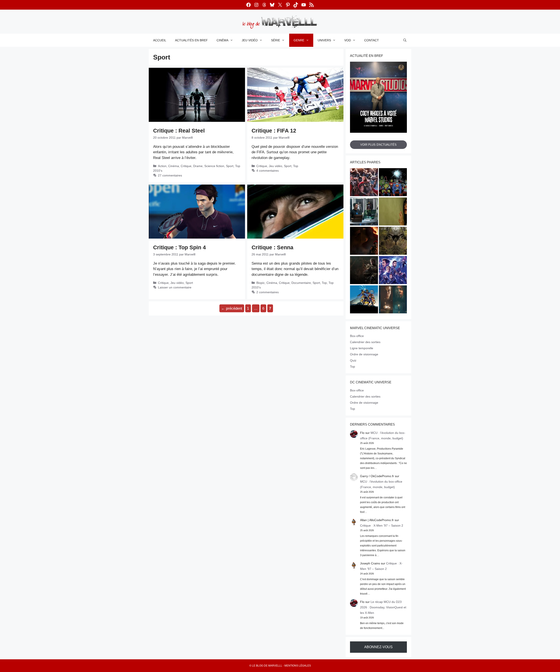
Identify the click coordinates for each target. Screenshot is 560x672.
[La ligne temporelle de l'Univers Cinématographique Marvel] (393, 270)
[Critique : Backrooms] (393, 212)
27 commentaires (170, 175)
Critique (186, 166)
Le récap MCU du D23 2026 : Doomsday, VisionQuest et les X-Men (383, 607)
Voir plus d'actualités (378, 144)
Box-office (357, 336)
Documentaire (301, 283)
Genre (299, 40)
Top (295, 166)
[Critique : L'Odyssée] (364, 241)
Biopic (260, 283)
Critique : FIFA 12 (274, 130)
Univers (324, 40)
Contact (371, 40)
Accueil (159, 40)
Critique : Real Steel (179, 130)
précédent (231, 308)
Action (162, 166)
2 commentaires (267, 292)
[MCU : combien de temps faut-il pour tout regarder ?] (364, 212)
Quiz (353, 360)
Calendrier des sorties (365, 342)
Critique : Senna (272, 247)
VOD (347, 40)
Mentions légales (297, 665)
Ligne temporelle (361, 348)
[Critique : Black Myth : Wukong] (364, 270)
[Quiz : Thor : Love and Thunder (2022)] (364, 182)
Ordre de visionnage (364, 354)
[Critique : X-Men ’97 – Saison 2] (364, 300)
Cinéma (222, 40)
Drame (198, 166)
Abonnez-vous (378, 647)
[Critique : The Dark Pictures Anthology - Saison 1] (393, 300)
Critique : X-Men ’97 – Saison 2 (381, 525)
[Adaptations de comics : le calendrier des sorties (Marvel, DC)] (393, 182)
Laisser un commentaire (174, 287)
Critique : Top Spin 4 (179, 247)
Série (275, 40)
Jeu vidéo (250, 40)
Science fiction (214, 166)
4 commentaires (267, 170)
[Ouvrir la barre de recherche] (405, 40)
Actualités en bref (191, 40)
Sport (229, 166)
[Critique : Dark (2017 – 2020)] (393, 241)
